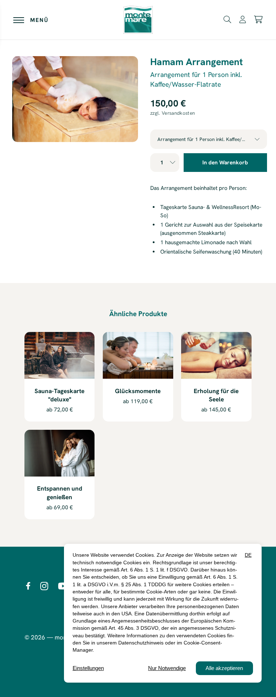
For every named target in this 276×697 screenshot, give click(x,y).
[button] (227, 19)
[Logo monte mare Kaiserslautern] (138, 20)
